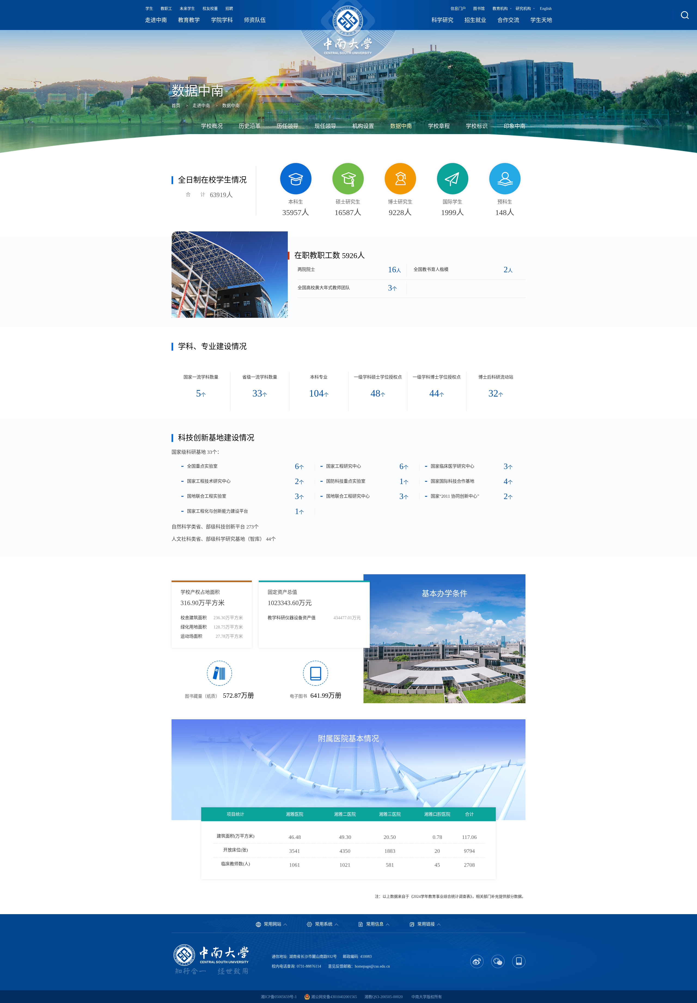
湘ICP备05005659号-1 (279, 997)
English (546, 9)
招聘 (229, 9)
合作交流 (508, 20)
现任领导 (325, 126)
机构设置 (363, 126)
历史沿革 (250, 126)
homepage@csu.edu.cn (372, 966)
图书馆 (479, 9)
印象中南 (514, 126)
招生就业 (475, 20)
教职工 (166, 9)
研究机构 (523, 9)
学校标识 (477, 126)
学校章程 (439, 126)
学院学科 (222, 20)
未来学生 (187, 9)
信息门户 (458, 9)
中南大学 (419, 997)
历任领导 (287, 126)
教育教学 (189, 20)
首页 (176, 105)
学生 (149, 9)
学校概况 (212, 126)
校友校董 (210, 9)
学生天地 (541, 20)
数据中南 (231, 105)
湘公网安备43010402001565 (334, 997)
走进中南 (156, 20)
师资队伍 (255, 20)
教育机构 (500, 9)
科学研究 (442, 20)
